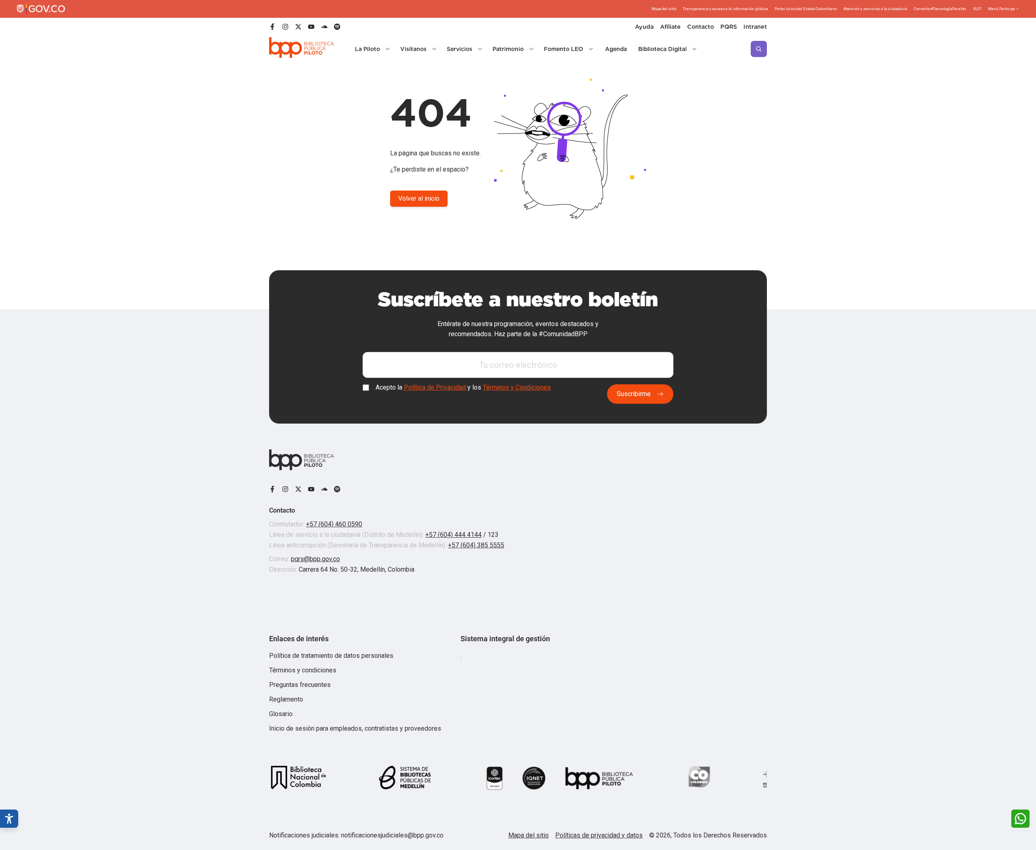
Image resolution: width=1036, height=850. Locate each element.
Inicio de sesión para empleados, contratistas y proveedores (355, 728)
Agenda (616, 49)
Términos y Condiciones (517, 387)
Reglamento (286, 699)
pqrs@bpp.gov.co (315, 559)
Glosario (281, 714)
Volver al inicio (418, 198)
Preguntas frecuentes (300, 685)
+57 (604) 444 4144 (453, 534)
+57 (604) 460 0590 (334, 524)
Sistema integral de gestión (505, 638)
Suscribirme (634, 394)
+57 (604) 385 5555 (476, 545)
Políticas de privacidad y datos (599, 835)
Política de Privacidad (435, 387)
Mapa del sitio (528, 835)
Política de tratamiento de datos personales (331, 655)
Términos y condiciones (302, 670)
